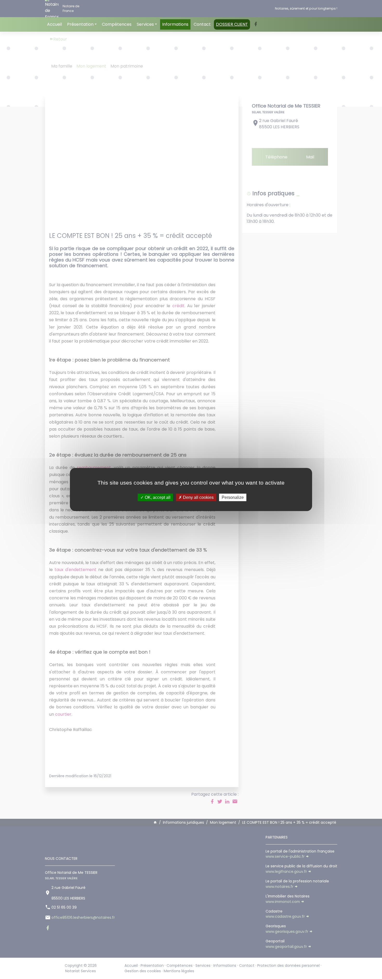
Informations (175, 24)
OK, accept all (157, 497)
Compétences (116, 24)
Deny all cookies (198, 497)
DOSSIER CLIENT (232, 24)
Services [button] (145, 24)
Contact (202, 24)
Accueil (54, 24)
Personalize (233, 497)
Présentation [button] (80, 24)
